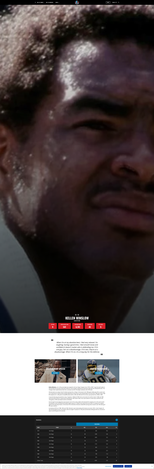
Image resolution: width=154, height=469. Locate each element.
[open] (35, 2)
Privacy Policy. (79, 467)
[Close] (152, 466)
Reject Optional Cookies (118, 466)
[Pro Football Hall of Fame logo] (77, 2)
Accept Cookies (128, 466)
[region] (77, 466)
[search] (118, 2)
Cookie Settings (108, 466)
